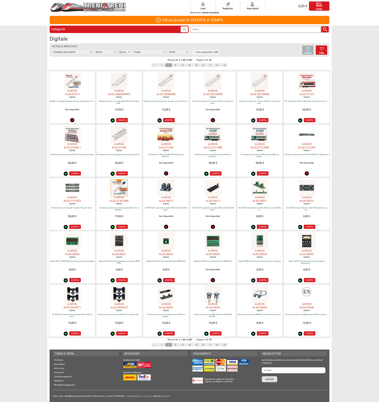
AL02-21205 (119, 147)
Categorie (58, 29)
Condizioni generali (62, 376)
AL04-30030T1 (72, 307)
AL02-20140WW (259, 94)
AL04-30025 (306, 254)
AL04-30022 (166, 254)
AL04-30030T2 (119, 307)
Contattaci (59, 372)
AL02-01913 (72, 94)
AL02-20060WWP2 (119, 94)
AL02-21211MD (213, 147)
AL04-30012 (213, 200)
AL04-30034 (260, 307)
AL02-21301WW (119, 200)
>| (224, 65)
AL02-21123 (306, 94)
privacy (148, 396)
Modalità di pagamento (64, 385)
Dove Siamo (59, 364)
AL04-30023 (213, 254)
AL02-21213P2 (306, 147)
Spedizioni (58, 380)
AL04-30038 (306, 307)
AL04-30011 (166, 200)
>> (217, 65)
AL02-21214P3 (72, 200)
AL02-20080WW (166, 94)
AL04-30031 (166, 307)
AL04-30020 (72, 254)
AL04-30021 (119, 254)
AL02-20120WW (213, 94)
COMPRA (122, 120)
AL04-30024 (260, 254)
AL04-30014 (306, 200)
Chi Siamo (58, 360)
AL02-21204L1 (72, 147)
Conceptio (165, 396)
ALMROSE (72, 90)
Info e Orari (59, 368)
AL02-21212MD (259, 147)
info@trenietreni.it (134, 396)
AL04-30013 (260, 200)
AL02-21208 (166, 147)
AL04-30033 (213, 307)
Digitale (72, 97)
